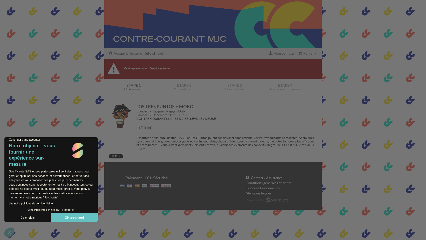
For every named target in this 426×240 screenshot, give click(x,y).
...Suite (140, 149)
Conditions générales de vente (269, 183)
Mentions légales (259, 193)
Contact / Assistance (266, 178)
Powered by (255, 200)
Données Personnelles (263, 188)
